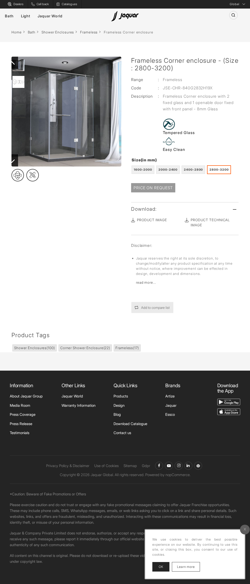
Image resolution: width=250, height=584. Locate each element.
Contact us (122, 432)
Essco (170, 414)
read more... (146, 282)
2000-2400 (167, 169)
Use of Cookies (106, 465)
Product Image (152, 220)
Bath (9, 16)
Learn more (188, 566)
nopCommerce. (178, 474)
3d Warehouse (198, 466)
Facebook (159, 466)
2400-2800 (193, 169)
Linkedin (188, 466)
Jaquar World (50, 16)
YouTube (169, 466)
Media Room (20, 405)
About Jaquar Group (26, 396)
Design (119, 405)
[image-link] (228, 401)
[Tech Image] (32, 175)
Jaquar (171, 405)
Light (26, 16)
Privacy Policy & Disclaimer (67, 465)
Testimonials (19, 432)
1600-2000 (143, 169)
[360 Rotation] (17, 175)
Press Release (21, 423)
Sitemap (130, 465)
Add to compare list (155, 307)
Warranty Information (78, 405)
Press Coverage (22, 414)
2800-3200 (219, 169)
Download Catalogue (130, 423)
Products (121, 396)
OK (161, 567)
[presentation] (12, 63)
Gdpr (146, 465)
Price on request (153, 187)
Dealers (18, 4)
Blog (117, 414)
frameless (127, 348)
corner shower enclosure (85, 348)
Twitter (179, 466)
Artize (170, 396)
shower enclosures (34, 348)
